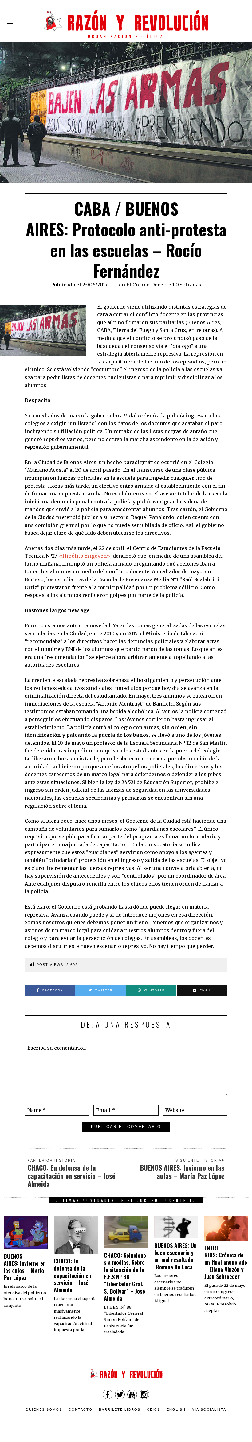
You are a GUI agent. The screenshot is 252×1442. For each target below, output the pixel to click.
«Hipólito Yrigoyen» (84, 556)
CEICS (153, 1409)
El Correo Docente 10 (151, 285)
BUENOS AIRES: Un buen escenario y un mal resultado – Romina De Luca (176, 1256)
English (176, 1409)
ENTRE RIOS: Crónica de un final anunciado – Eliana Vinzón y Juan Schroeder (225, 1262)
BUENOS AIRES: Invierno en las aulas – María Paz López (25, 1267)
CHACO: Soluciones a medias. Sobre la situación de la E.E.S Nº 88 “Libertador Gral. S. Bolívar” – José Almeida (125, 1276)
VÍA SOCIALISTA (209, 1409)
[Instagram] (144, 1394)
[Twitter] (120, 1394)
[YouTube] (132, 1394)
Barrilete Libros (119, 1409)
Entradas (190, 285)
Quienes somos (44, 1409)
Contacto (81, 1409)
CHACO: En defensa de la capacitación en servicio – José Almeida (72, 1275)
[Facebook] (107, 1394)
